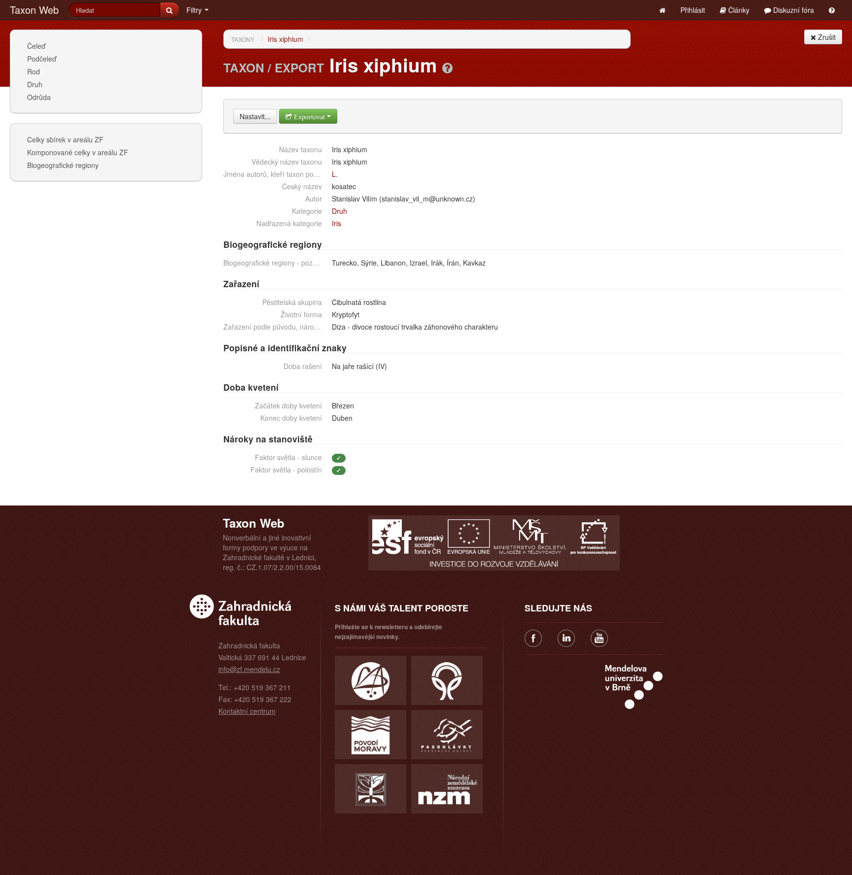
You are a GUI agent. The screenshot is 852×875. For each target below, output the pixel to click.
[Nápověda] (447, 67)
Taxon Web (34, 9)
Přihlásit (692, 10)
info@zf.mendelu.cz (249, 669)
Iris (336, 223)
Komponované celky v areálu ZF (77, 152)
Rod (33, 71)
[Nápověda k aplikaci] (831, 10)
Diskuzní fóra (792, 10)
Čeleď (36, 46)
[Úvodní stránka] (662, 10)
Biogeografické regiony (63, 165)
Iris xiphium (285, 39)
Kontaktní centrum (247, 711)
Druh (34, 84)
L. (335, 174)
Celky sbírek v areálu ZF (65, 139)
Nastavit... (255, 116)
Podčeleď (41, 59)
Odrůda (39, 97)
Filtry (195, 10)
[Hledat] (169, 9)
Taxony (242, 39)
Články (737, 10)
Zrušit (826, 37)
